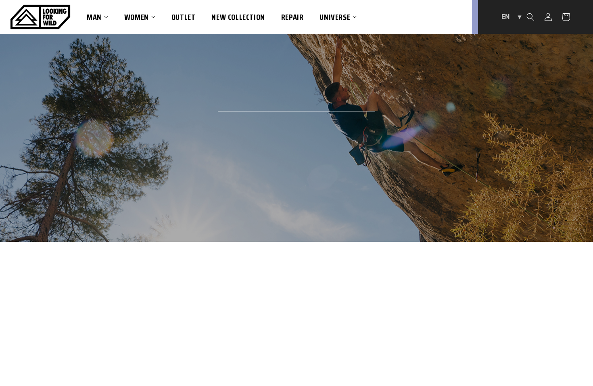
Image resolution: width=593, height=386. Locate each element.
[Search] (530, 17)
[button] (97, 17)
